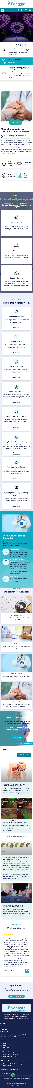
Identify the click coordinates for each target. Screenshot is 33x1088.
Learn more (16, 327)
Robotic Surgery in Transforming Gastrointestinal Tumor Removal (13, 906)
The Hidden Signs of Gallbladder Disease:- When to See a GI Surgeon (16, 858)
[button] (2, 10)
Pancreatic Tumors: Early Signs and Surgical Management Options (14, 784)
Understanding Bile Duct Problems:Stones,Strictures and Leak (14, 821)
